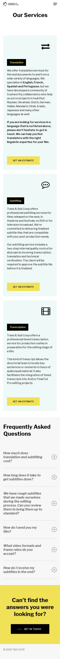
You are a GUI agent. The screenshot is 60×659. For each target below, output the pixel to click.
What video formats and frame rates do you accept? (22, 550)
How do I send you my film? (20, 529)
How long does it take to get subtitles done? (22, 477)
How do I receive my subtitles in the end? (19, 570)
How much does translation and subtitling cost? (22, 457)
